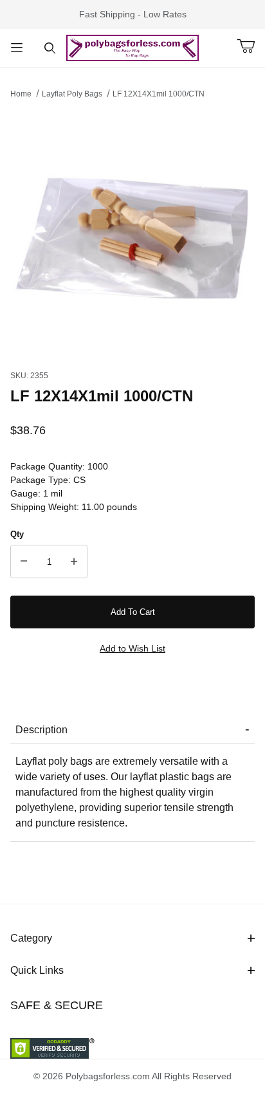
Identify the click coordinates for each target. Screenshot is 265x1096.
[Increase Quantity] (74, 561)
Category (31, 938)
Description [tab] (41, 729)
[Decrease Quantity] (24, 561)
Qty (17, 534)
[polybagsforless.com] (132, 47)
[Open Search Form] (50, 48)
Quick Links (37, 970)
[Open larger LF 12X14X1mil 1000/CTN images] (132, 231)
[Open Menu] (16, 48)
